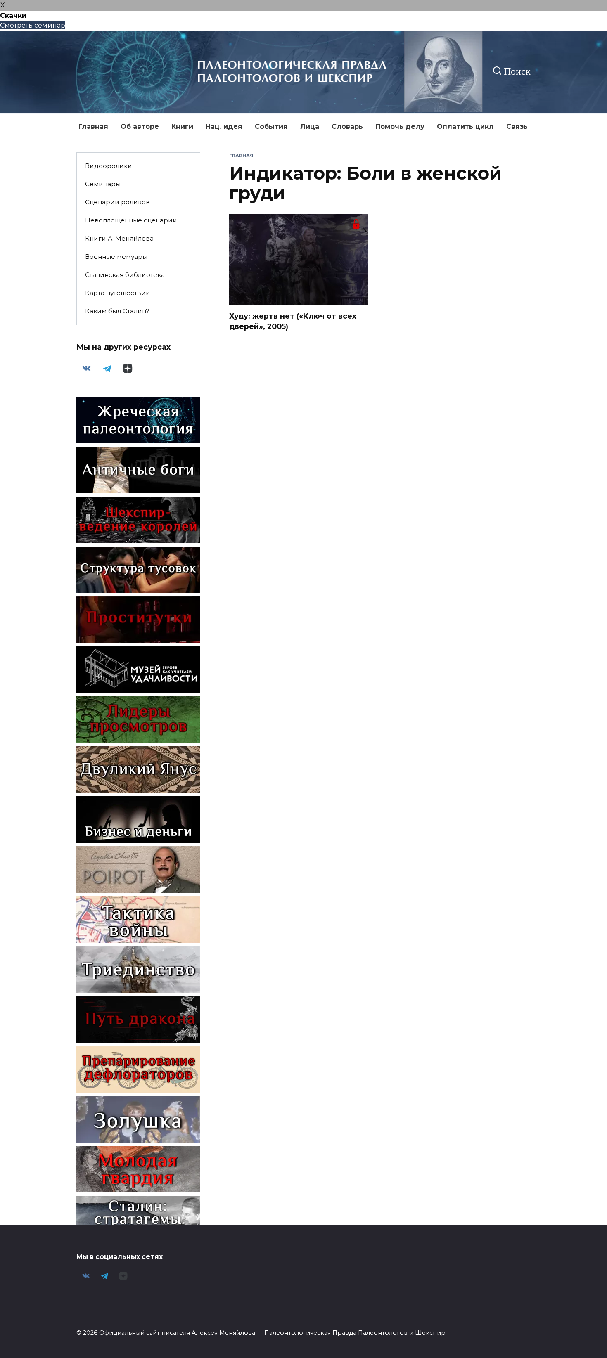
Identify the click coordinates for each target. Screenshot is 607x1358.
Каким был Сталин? (117, 311)
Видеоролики (108, 166)
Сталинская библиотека (125, 275)
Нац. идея (224, 126)
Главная (93, 126)
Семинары (103, 184)
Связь (517, 126)
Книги (182, 126)
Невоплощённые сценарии (131, 220)
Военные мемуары (116, 256)
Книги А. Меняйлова (119, 238)
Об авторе (140, 126)
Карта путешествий (117, 293)
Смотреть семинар (32, 25)
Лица (309, 126)
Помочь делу (399, 126)
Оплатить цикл (465, 126)
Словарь (347, 126)
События (271, 126)
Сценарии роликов (117, 202)
